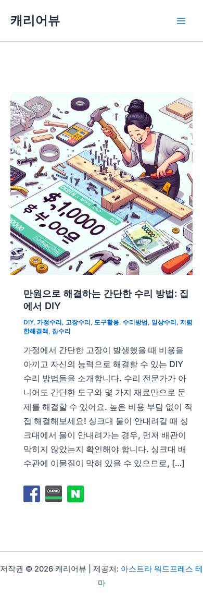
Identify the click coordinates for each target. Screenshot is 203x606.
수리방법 (135, 322)
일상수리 (163, 322)
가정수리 (49, 322)
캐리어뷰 (35, 20)
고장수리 (78, 322)
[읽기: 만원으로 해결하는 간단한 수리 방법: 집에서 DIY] (101, 182)
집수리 (61, 331)
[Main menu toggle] (181, 20)
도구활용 (106, 322)
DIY (28, 322)
